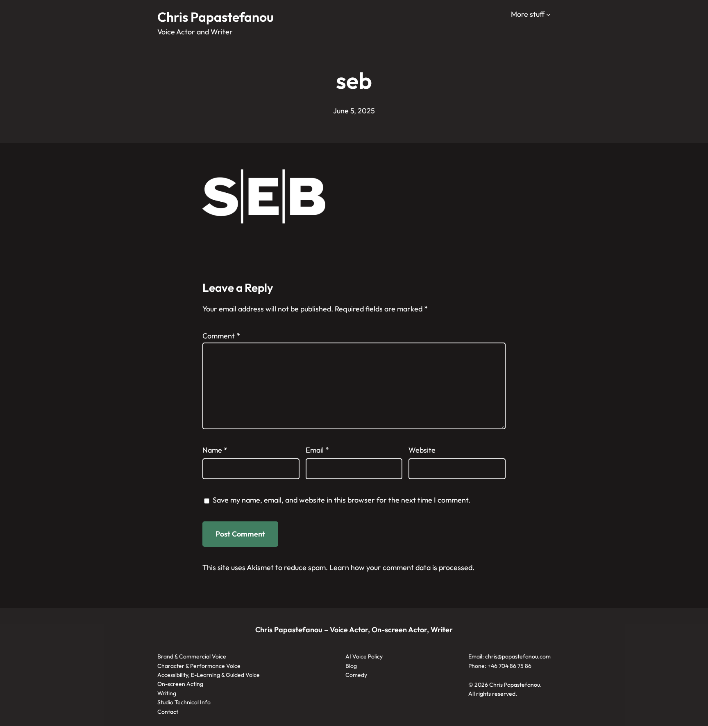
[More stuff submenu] (548, 14)
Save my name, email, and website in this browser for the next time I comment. (341, 500)
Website (422, 450)
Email (317, 450)
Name (214, 450)
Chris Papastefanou (215, 17)
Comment (221, 335)
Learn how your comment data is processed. (401, 567)
